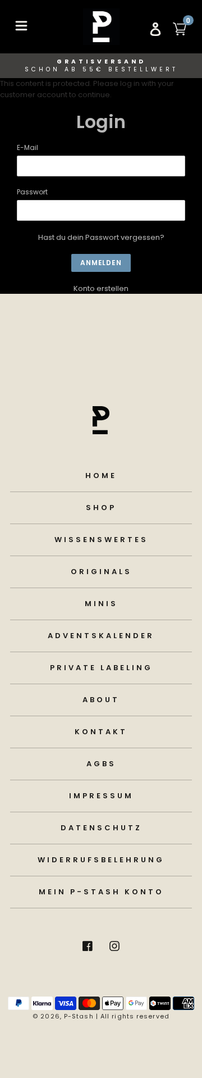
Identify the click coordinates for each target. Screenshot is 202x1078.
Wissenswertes (101, 539)
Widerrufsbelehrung (101, 859)
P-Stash (79, 1016)
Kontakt (101, 731)
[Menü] (21, 24)
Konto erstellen (101, 288)
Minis (101, 603)
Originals (101, 571)
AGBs (101, 763)
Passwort (32, 192)
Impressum (101, 795)
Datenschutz (101, 827)
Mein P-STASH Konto (101, 891)
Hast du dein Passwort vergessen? (101, 237)
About (101, 699)
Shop (101, 507)
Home (101, 475)
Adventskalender (101, 635)
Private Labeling (101, 667)
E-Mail (27, 147)
